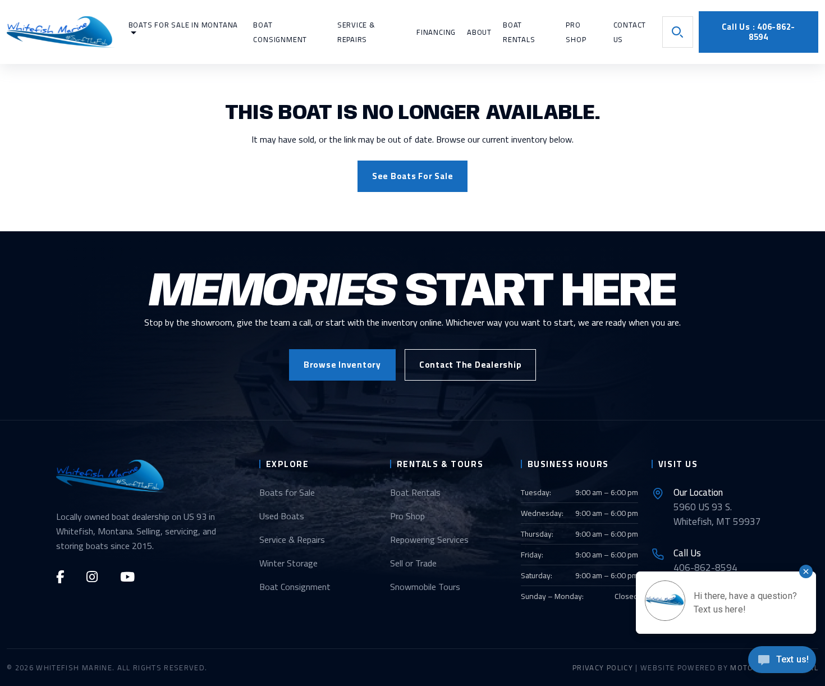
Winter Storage (288, 563)
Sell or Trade (413, 563)
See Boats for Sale (412, 176)
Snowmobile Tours (425, 586)
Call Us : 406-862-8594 (759, 32)
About (479, 32)
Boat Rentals (415, 492)
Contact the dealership (470, 364)
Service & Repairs (292, 539)
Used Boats (281, 515)
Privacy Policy (602, 667)
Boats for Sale (287, 492)
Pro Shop (407, 515)
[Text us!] (782, 662)
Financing (436, 32)
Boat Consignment (295, 586)
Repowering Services (429, 539)
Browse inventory (342, 364)
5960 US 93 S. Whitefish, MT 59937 (717, 507)
